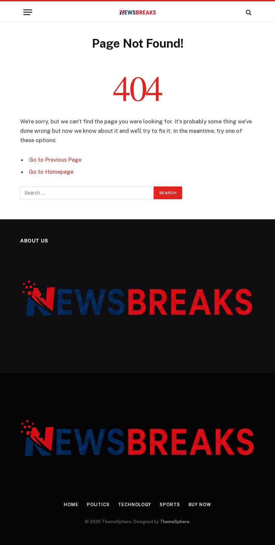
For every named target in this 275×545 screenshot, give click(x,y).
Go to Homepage (51, 171)
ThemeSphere (174, 521)
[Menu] (27, 12)
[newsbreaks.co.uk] (138, 12)
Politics (98, 504)
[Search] (248, 12)
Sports (170, 504)
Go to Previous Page (55, 159)
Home (71, 504)
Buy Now (199, 504)
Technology (134, 504)
